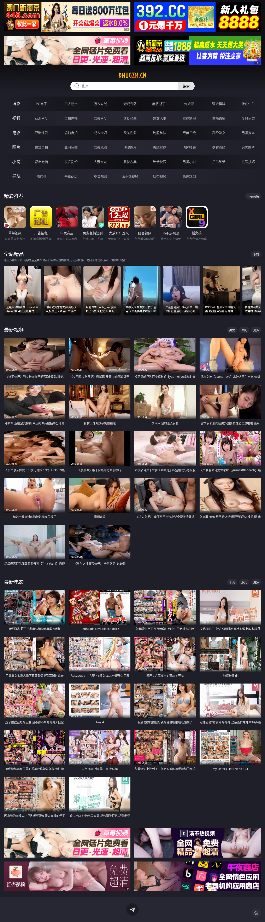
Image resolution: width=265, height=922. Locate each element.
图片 (16, 147)
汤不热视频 (130, 176)
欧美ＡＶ (100, 118)
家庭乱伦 (71, 162)
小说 (16, 162)
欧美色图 (100, 147)
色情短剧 (189, 176)
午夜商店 (71, 176)
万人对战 (100, 104)
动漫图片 (130, 147)
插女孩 (41, 176)
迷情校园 (159, 162)
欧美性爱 (130, 133)
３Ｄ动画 (130, 118)
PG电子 (41, 104)
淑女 (244, 582)
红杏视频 (159, 176)
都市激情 (41, 162)
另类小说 (189, 162)
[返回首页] (256, 913)
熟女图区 (218, 147)
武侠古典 (130, 162)
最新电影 (14, 581)
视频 (16, 118)
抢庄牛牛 (248, 104)
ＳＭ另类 (248, 118)
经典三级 (189, 133)
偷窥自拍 (41, 147)
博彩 (16, 103)
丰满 (232, 582)
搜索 (186, 86)
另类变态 (248, 133)
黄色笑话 (218, 162)
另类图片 (248, 147)
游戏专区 (130, 104)
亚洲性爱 (41, 133)
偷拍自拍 (71, 133)
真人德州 (71, 104)
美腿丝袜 (159, 147)
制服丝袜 (159, 133)
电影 (16, 133)
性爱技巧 (248, 162)
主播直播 (218, 118)
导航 (16, 176)
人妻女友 (100, 162)
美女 (232, 330)
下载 (256, 254)
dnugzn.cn (132, 75)
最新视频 (14, 329)
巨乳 (244, 330)
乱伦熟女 (218, 133)
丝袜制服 (189, 118)
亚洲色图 (71, 147)
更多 (256, 330)
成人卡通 (100, 133)
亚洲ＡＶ (41, 118)
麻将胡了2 (159, 104)
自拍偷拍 (71, 118)
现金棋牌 (218, 104)
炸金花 (189, 104)
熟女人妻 (159, 118)
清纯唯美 (189, 147)
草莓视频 (100, 176)
